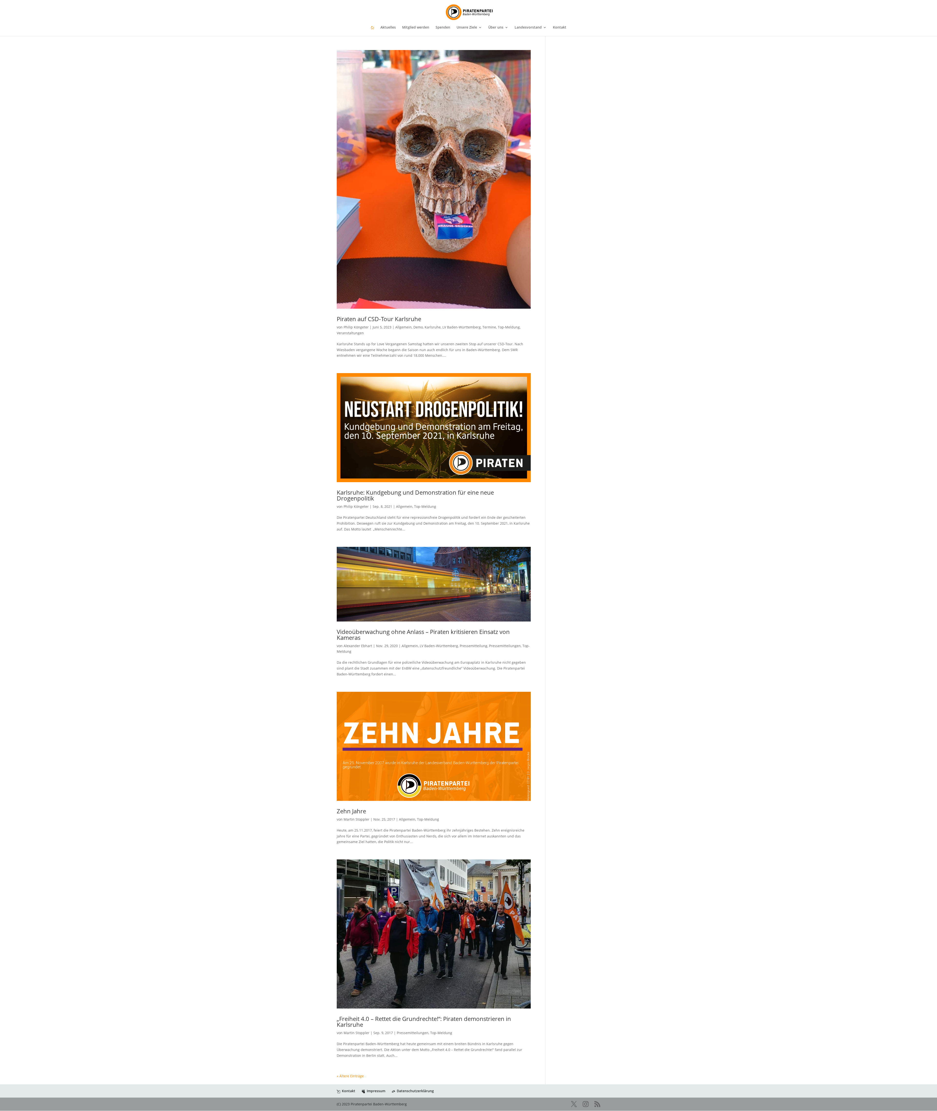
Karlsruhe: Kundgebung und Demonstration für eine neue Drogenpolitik (415, 495)
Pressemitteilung (473, 645)
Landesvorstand (528, 28)
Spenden (443, 28)
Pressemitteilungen (505, 645)
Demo (418, 327)
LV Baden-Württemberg (461, 327)
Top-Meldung (509, 327)
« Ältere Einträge (350, 1076)
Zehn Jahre (351, 811)
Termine (489, 327)
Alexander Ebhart (358, 645)
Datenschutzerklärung (415, 1091)
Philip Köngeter (356, 327)
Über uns (495, 28)
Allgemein (403, 327)
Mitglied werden (415, 28)
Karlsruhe (433, 327)
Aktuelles (388, 28)
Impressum (376, 1091)
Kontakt (559, 28)
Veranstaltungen (350, 333)
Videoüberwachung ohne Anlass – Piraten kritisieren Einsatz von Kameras (423, 635)
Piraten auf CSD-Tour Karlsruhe (379, 319)
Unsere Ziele (467, 28)
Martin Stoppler (356, 819)
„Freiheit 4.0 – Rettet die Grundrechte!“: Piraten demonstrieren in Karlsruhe (424, 1022)
